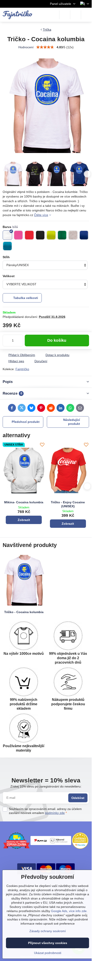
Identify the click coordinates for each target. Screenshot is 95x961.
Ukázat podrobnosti (47, 953)
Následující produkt (71, 421)
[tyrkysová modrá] (7, 246)
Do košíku (56, 340)
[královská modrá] (84, 235)
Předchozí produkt (26, 422)
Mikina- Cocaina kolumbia (23, 502)
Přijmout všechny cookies (47, 943)
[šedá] (73, 235)
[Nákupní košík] (75, 14)
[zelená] (62, 235)
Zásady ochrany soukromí (47, 931)
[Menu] (86, 14)
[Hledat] (64, 14)
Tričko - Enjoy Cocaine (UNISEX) (68, 504)
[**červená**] (29, 235)
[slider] (45, 47)
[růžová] (18, 235)
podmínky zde (55, 813)
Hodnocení (26, 47)
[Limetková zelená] (51, 235)
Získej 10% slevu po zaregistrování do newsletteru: (46, 786)
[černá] (40, 235)
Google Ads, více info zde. (69, 911)
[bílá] (7, 235)
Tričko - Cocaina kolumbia (24, 612)
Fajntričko (22, 369)
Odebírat (77, 798)
